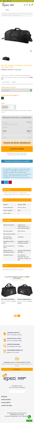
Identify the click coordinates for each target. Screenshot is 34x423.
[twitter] (13, 391)
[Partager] (3, 182)
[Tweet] (6, 182)
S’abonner (17, 369)
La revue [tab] (5, 265)
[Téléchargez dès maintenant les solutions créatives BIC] (17, 1)
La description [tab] (6, 189)
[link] (17, 220)
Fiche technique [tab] (7, 220)
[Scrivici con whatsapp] (29, 417)
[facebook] (10, 391)
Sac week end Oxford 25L (9, 299)
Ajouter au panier (17, 149)
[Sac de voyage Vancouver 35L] (25, 290)
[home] (7, 4)
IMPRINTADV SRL (15, 414)
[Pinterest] (10, 182)
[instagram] (20, 391)
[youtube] (17, 391)
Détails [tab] (4, 200)
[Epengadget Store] (17, 377)
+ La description (5, 82)
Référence (4, 69)
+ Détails (13, 82)
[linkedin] (23, 391)
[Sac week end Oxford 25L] (9, 290)
